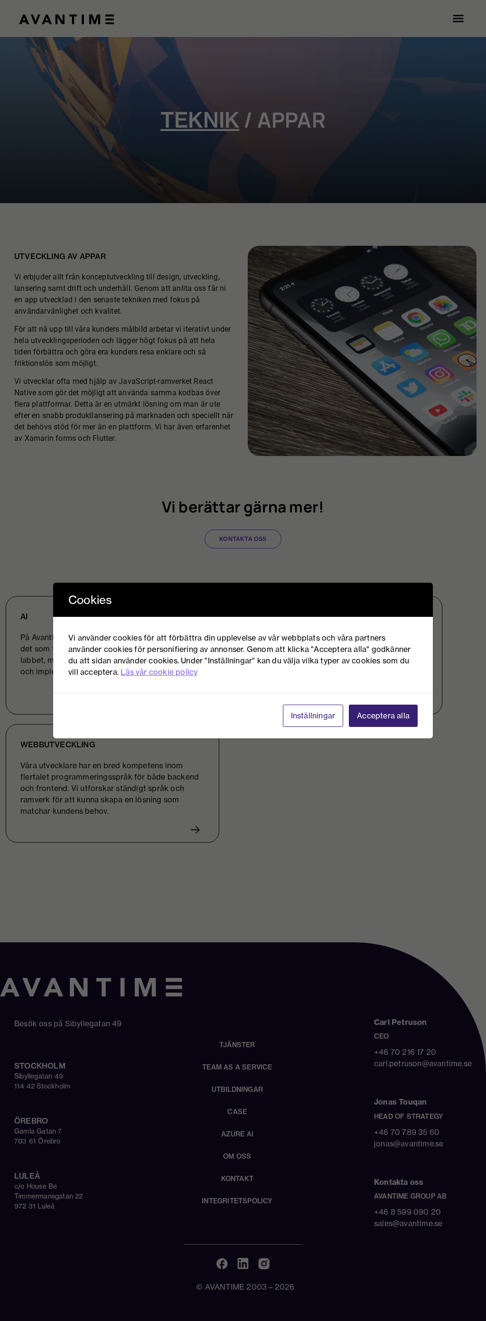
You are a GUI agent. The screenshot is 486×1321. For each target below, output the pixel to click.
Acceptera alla (383, 715)
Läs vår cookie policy (159, 672)
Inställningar (313, 715)
